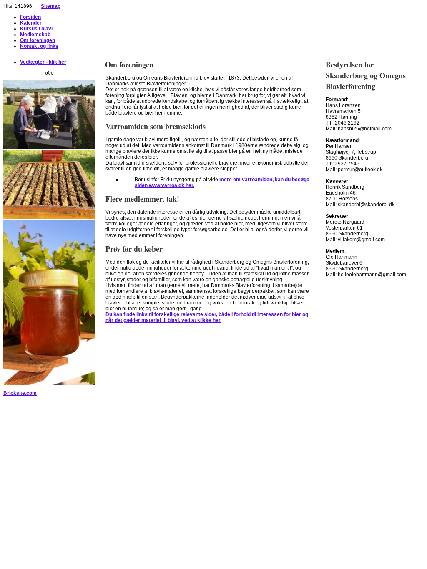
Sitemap (50, 6)
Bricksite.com (20, 393)
